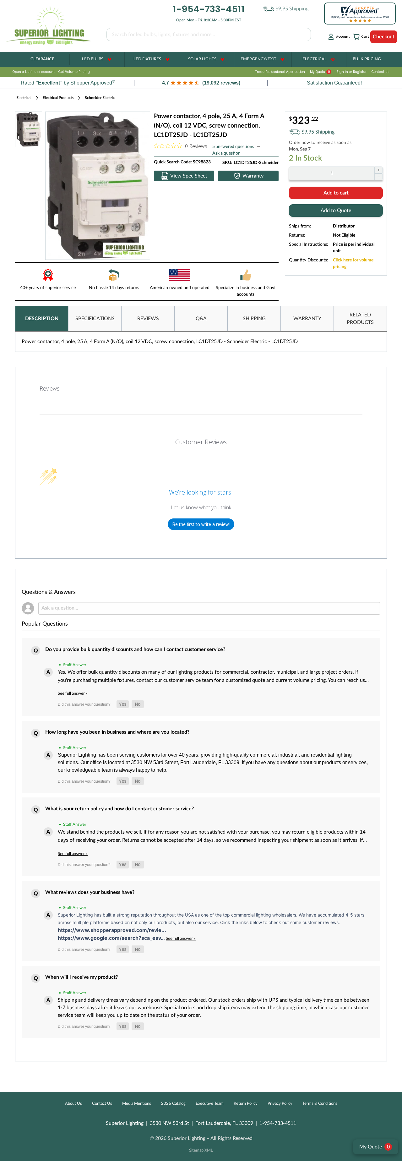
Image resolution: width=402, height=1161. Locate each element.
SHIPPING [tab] (254, 318)
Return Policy (246, 1104)
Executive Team (210, 1104)
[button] (201, 83)
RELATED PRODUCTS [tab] (360, 318)
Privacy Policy (280, 1104)
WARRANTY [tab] (307, 318)
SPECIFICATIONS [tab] (95, 318)
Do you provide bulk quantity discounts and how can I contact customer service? (135, 649)
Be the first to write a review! (201, 524)
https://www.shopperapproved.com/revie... (112, 930)
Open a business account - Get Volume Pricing (51, 71)
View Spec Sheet (188, 175)
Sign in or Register (351, 71)
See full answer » (73, 693)
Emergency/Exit (258, 59)
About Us (73, 1104)
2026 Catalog (173, 1104)
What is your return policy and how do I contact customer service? (119, 808)
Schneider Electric (100, 98)
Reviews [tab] (50, 388)
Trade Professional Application (280, 71)
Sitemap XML (201, 1150)
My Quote (320, 71)
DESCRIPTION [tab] (41, 318)
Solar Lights (202, 59)
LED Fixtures (147, 59)
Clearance (42, 59)
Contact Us (380, 71)
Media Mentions (136, 1104)
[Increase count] (379, 170)
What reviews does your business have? (89, 892)
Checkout (383, 36)
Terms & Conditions (319, 1104)
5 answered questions (233, 147)
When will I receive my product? (81, 977)
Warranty (252, 175)
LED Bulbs (92, 59)
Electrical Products (58, 98)
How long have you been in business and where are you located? (117, 732)
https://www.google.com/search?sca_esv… (112, 938)
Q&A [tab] (201, 318)
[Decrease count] (379, 176)
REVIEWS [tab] (148, 318)
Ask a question (226, 153)
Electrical (314, 59)
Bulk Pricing (367, 59)
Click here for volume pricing (353, 263)
